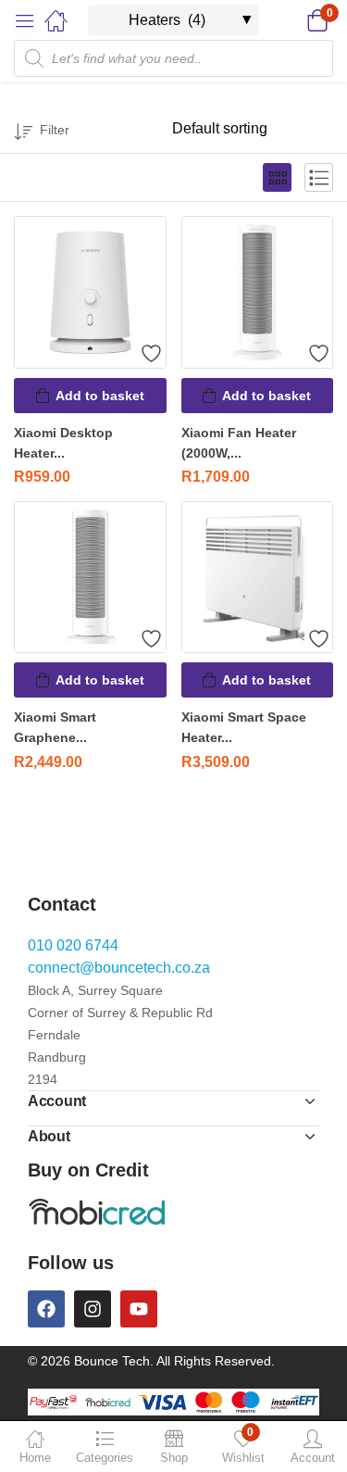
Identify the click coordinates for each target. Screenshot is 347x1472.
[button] (293, 20)
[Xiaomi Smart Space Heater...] (257, 577)
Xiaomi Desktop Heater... (63, 442)
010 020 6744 (73, 945)
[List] (318, 177)
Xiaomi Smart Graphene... (55, 727)
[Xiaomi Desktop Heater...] (90, 292)
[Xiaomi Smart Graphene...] (90, 577)
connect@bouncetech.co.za (119, 967)
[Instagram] (92, 1308)
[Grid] (277, 177)
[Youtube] (138, 1308)
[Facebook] (46, 1308)
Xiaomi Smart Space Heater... (243, 727)
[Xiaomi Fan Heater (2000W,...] (257, 292)
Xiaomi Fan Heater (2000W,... (238, 442)
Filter (54, 129)
